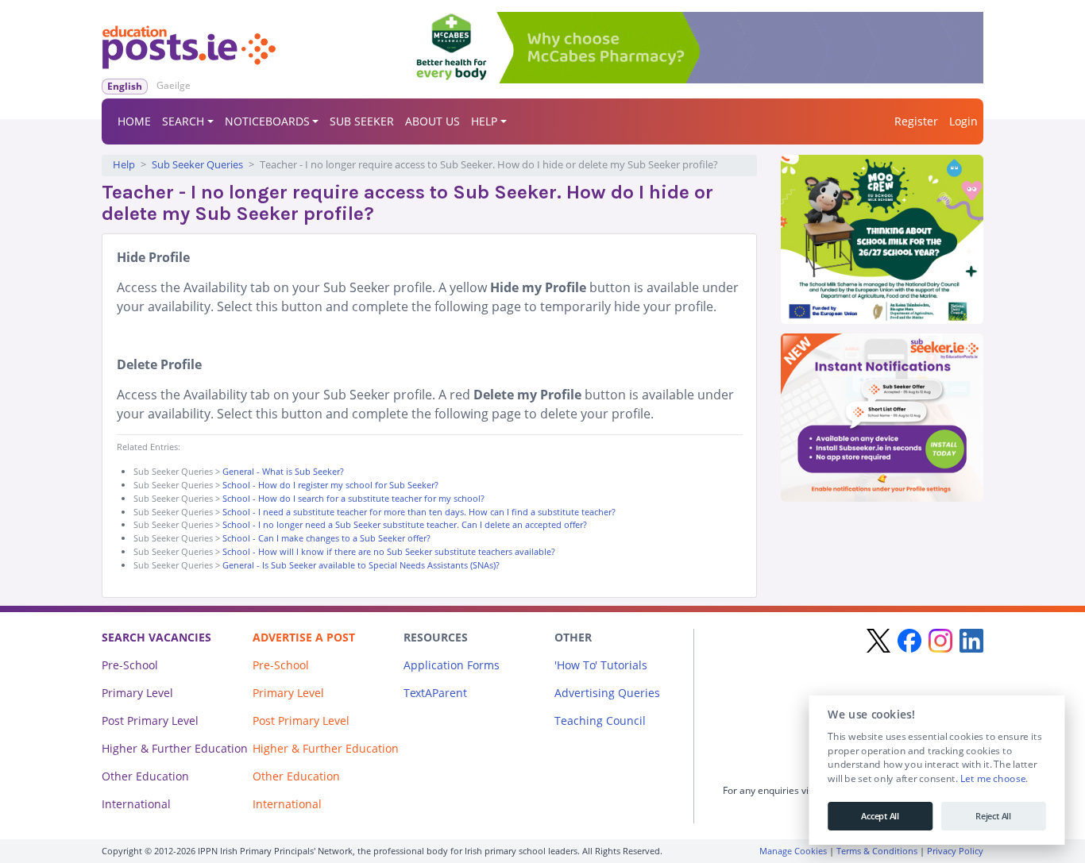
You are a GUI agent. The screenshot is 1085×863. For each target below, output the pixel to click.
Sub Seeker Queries (197, 164)
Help (124, 164)
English (124, 86)
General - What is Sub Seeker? (283, 471)
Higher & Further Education (175, 748)
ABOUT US (432, 121)
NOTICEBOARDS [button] (267, 121)
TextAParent (435, 692)
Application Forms (451, 664)
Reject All (993, 816)
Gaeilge (173, 85)
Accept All (880, 816)
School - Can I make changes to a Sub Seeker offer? (326, 538)
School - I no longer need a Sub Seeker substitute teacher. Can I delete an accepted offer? (404, 524)
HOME (134, 121)
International (136, 803)
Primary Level (137, 692)
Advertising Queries (607, 692)
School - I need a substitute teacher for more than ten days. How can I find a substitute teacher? (419, 512)
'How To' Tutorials (600, 664)
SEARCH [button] (183, 121)
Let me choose (992, 778)
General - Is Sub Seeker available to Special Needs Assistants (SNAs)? (361, 565)
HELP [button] (484, 121)
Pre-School (130, 664)
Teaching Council (600, 720)
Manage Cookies (793, 851)
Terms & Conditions (876, 851)
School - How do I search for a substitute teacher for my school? (353, 498)
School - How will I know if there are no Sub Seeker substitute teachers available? (388, 551)
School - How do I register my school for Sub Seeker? (330, 485)
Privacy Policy (955, 851)
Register (916, 121)
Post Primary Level (150, 720)
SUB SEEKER (362, 121)
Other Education (145, 776)
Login (963, 121)
